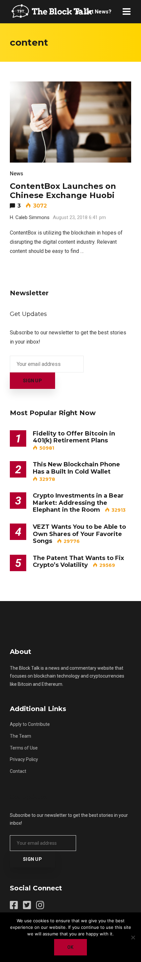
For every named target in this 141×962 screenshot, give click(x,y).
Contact (18, 771)
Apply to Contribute (30, 724)
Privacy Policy (24, 759)
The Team (20, 736)
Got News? (97, 12)
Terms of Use (24, 747)
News (16, 173)
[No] (133, 937)
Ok (70, 947)
